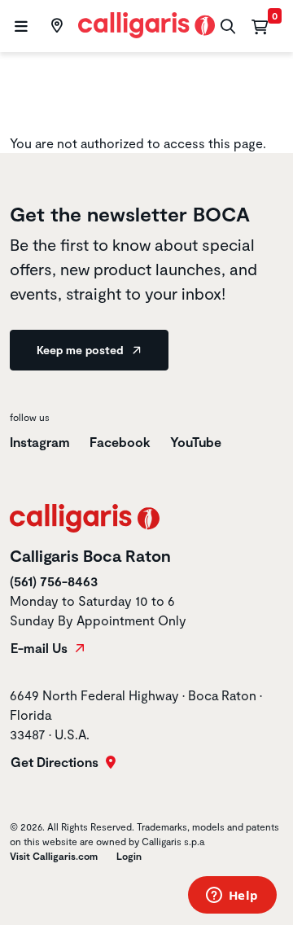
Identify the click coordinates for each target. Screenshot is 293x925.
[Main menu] (19, 26)
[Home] (147, 23)
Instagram (40, 441)
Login (129, 855)
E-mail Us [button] (41, 648)
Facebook (120, 441)
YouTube (195, 441)
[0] (259, 26)
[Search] (226, 26)
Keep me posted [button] (81, 350)
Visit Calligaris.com (54, 855)
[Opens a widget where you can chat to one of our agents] (232, 896)
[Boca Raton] (54, 26)
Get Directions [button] (56, 762)
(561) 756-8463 (54, 581)
